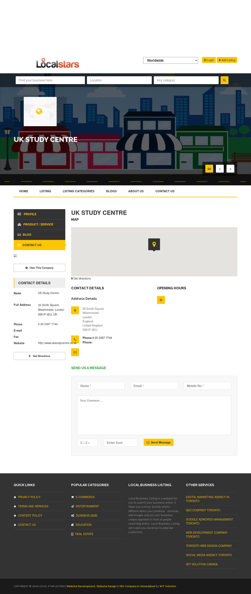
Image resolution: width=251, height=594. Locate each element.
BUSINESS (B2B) (86, 515)
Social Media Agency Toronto (209, 555)
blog (27, 234)
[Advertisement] (125, 27)
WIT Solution (167, 586)
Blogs (111, 191)
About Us (136, 191)
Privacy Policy (29, 497)
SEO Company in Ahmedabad (137, 586)
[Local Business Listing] (58, 67)
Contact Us (165, 191)
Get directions (82, 278)
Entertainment (87, 506)
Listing (45, 191)
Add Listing (228, 60)
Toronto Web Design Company (209, 546)
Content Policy (30, 515)
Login (210, 60)
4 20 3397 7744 (102, 338)
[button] (154, 245)
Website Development (80, 586)
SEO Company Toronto (203, 510)
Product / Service (38, 224)
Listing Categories (79, 191)
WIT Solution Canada (202, 564)
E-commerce (85, 497)
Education (84, 525)
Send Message (160, 442)
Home (23, 191)
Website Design (106, 586)
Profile (29, 214)
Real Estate (84, 534)
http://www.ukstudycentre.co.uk (57, 343)
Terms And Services (33, 506)
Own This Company (42, 267)
